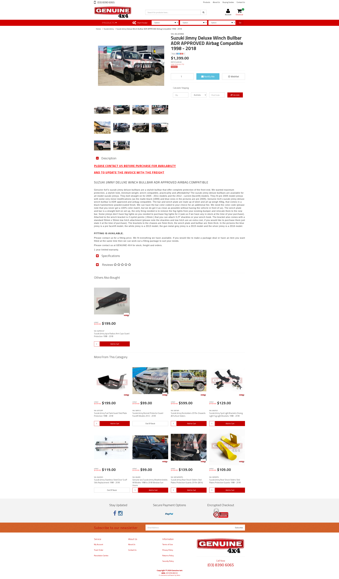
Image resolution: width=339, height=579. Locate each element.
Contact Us (241, 2)
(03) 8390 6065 (106, 2)
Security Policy (168, 561)
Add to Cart (114, 343)
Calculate (236, 94)
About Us (216, 2)
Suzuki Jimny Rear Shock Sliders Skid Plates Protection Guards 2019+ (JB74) (187, 481)
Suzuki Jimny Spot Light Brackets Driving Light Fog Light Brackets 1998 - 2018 (226, 414)
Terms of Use (167, 544)
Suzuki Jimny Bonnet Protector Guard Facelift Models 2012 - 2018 (147, 414)
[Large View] (102, 109)
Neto (178, 575)
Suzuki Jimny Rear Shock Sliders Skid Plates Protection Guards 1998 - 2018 (225, 481)
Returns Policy (168, 555)
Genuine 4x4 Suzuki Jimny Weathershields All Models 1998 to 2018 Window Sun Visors (150, 482)
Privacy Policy (167, 550)
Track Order (98, 550)
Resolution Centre (101, 555)
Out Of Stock (150, 423)
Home (98, 28)
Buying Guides (228, 2)
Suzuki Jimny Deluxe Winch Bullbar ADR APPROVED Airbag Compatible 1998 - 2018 (149, 28)
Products (206, 2)
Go (240, 22)
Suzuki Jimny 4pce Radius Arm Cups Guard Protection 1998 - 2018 (111, 335)
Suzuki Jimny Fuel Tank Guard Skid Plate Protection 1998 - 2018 (110, 414)
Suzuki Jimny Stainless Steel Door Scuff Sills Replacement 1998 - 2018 (110, 481)
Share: (174, 53)
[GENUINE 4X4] (126, 315)
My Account (98, 544)
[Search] (203, 12)
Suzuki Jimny (109, 28)
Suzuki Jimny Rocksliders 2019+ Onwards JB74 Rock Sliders (188, 414)
